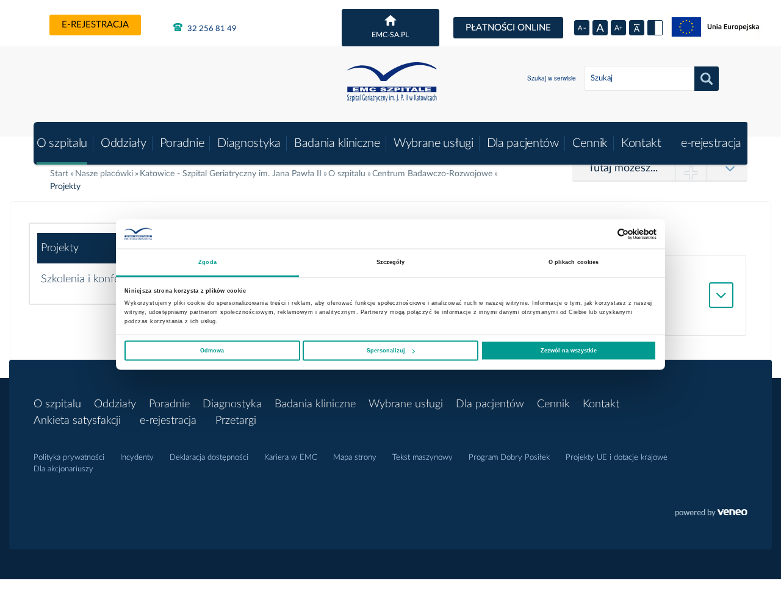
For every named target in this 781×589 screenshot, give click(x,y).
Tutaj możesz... (623, 168)
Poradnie (182, 143)
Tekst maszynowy (422, 458)
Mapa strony (354, 458)
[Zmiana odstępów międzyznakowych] (636, 27)
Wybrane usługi (433, 143)
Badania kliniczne (337, 143)
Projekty (60, 248)
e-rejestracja (95, 24)
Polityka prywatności (69, 458)
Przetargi (235, 420)
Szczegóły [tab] (390, 262)
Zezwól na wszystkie (569, 351)
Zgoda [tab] (207, 262)
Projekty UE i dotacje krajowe (617, 458)
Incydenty (137, 458)
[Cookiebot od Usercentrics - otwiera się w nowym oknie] (603, 234)
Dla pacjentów (523, 143)
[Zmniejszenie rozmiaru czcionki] (581, 27)
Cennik (590, 143)
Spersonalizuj (386, 351)
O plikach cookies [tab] (574, 262)
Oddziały (123, 143)
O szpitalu (62, 143)
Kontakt (641, 143)
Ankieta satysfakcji (77, 420)
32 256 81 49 (211, 29)
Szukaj (706, 78)
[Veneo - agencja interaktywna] (711, 514)
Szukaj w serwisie (551, 78)
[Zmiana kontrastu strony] (655, 27)
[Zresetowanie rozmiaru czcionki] (600, 27)
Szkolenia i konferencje (94, 279)
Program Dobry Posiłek (509, 458)
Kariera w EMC (290, 458)
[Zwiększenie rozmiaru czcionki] (618, 27)
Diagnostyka (249, 143)
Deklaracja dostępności (209, 458)
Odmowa (212, 351)
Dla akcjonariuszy (63, 469)
